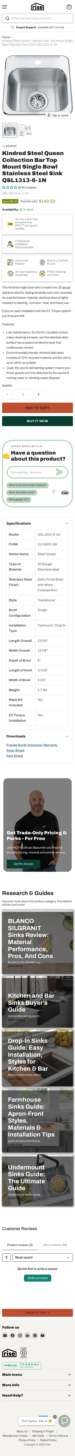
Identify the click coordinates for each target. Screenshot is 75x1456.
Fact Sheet (14, 756)
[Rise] (9, 1353)
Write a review (38, 1278)
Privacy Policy (27, 1440)
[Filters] (6, 1257)
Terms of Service (58, 1435)
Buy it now (37, 421)
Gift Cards (38, 1435)
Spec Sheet (15, 750)
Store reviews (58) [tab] (55, 1244)
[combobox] (37, 18)
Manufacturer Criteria (15, 1435)
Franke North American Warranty (32, 745)
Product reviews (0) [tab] (20, 1244)
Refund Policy (48, 1440)
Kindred (11, 146)
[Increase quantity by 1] (39, 394)
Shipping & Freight (43, 1431)
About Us (22, 1431)
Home (6, 37)
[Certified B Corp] (23, 1353)
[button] (10, 130)
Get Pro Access (23, 863)
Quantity (7, 385)
